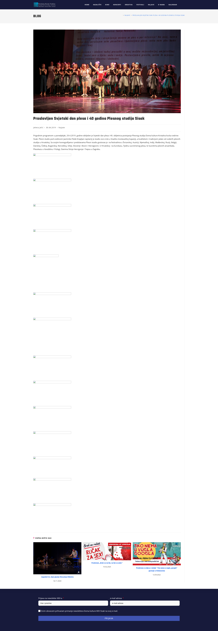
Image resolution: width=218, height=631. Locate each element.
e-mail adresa (116, 598)
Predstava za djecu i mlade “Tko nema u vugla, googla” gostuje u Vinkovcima (156, 569)
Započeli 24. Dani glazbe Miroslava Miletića (57, 577)
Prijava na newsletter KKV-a (50, 598)
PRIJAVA (109, 618)
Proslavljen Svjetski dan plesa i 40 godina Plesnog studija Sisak (158, 15)
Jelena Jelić (38, 127)
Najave (62, 127)
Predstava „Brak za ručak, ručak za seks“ (106, 563)
